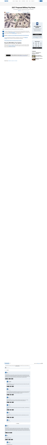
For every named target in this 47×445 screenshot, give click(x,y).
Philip (7, 372)
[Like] (3, 33)
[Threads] (3, 36)
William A (9, 442)
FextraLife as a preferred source (23, 55)
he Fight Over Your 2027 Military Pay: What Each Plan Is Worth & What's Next (18, 35)
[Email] (25, 12)
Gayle (9, 412)
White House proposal (12, 32)
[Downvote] (7, 378)
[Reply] (10, 386)
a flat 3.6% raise (14, 33)
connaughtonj (9, 381)
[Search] (38, 1)
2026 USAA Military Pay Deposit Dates (38, 53)
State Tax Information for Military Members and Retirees (39, 56)
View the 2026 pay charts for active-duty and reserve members (13, 40)
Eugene (7, 425)
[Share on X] (24, 12)
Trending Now (34, 51)
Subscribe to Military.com (12, 45)
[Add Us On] (3, 29)
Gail (8, 397)
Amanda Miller (8, 12)
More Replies (18, 423)
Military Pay (19, 10)
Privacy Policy (36, 37)
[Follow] (3, 31)
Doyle (7, 435)
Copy (11, 432)
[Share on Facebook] (23, 12)
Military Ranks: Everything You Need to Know (39, 58)
